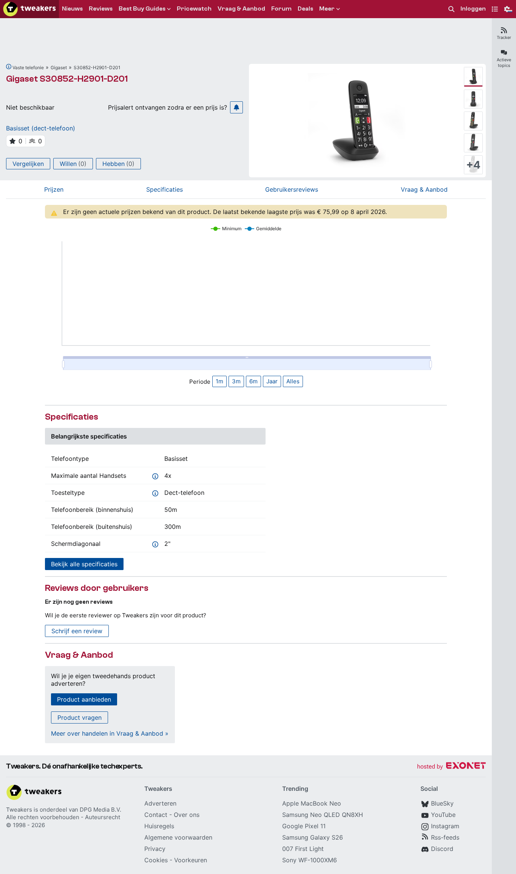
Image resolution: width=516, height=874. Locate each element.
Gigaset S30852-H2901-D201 (67, 79)
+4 (473, 164)
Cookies (156, 860)
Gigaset (59, 67)
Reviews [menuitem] (101, 8)
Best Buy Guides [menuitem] (142, 8)
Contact (155, 814)
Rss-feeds (445, 837)
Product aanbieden (84, 699)
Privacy (154, 848)
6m (253, 381)
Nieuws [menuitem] (72, 8)
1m (219, 381)
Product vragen (79, 717)
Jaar (272, 381)
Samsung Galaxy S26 (312, 837)
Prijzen (53, 189)
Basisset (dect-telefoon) (40, 128)
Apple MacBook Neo (311, 803)
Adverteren (160, 803)
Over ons (186, 814)
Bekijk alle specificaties (84, 564)
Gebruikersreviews (291, 189)
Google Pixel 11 (304, 826)
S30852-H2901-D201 (97, 67)
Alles (293, 381)
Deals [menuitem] (305, 8)
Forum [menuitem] (281, 8)
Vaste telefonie (28, 67)
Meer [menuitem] (327, 8)
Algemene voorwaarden (178, 837)
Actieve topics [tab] (504, 62)
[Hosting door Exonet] (451, 766)
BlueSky (442, 803)
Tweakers (19, 809)
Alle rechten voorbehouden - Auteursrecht (63, 817)
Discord (442, 848)
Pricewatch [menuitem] (194, 8)
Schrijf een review (76, 631)
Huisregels (159, 826)
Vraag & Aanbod (424, 189)
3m (236, 381)
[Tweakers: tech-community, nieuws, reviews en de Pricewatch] (29, 9)
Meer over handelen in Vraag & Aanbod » (109, 733)
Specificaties (164, 189)
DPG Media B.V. (100, 809)
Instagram (445, 826)
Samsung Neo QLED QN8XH (322, 814)
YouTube (443, 814)
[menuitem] (451, 9)
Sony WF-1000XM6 (309, 860)
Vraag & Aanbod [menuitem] (241, 8)
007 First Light (303, 848)
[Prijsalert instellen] (236, 107)
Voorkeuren (190, 860)
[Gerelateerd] (8, 66)
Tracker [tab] (504, 37)
